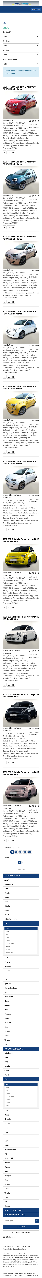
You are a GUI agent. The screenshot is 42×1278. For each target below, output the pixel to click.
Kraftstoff (7, 32)
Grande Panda (10, 943)
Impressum (7, 1246)
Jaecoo (7, 971)
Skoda (7, 1031)
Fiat (6, 923)
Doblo (7, 937)
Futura (7, 962)
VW (5, 1044)
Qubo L (8, 1099)
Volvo (6, 1197)
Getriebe (6, 41)
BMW (6, 897)
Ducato (8, 940)
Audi (6, 889)
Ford (6, 958)
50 (20, 852)
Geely (6, 1115)
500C (7, 929)
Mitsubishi (8, 997)
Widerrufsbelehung (23, 1246)
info (4, 23)
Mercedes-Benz (10, 988)
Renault (7, 1023)
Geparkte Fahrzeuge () (22, 1232)
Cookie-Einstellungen (20, 1249)
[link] (4, 152)
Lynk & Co (8, 984)
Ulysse (8, 1105)
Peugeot (7, 1014)
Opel (6, 1010)
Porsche (7, 1018)
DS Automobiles (10, 919)
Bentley (7, 893)
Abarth (7, 880)
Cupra (6, 910)
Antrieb (6, 50)
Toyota (7, 1040)
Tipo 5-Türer (9, 952)
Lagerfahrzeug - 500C (21, 118)
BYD (6, 902)
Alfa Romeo (9, 884)
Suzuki (7, 1036)
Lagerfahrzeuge (12, 876)
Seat (6, 1027)
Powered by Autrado (33, 1275)
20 (16, 852)
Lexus (6, 1141)
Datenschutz (7, 1249)
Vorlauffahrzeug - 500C (21, 571)
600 (7, 934)
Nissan (7, 1001)
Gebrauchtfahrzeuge (14, 1215)
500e (7, 931)
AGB (13, 1246)
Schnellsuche (21, 870)
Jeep (6, 975)
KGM (6, 1132)
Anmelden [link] (22, 1226)
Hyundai (7, 966)
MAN (6, 1145)
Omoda (7, 1005)
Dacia (6, 915)
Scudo (8, 949)
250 (29, 852)
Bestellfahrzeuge (13, 1210)
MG (5, 992)
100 (24, 852)
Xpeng (7, 1206)
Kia (5, 979)
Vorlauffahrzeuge (13, 1049)
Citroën (7, 906)
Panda (8, 946)
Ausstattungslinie (10, 59)
